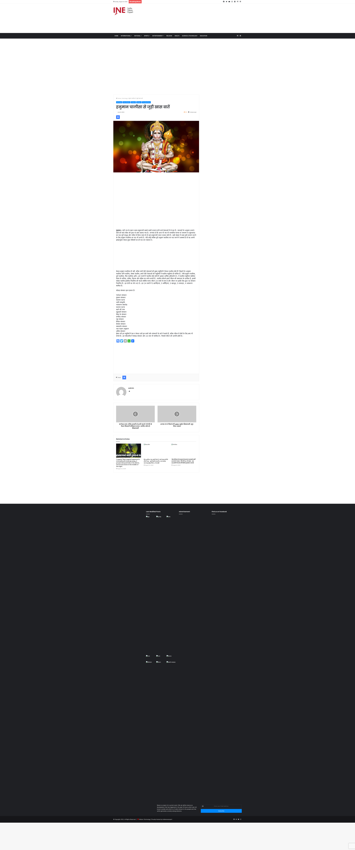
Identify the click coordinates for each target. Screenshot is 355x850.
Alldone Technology (144, 819)
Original (133, 102)
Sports (146, 35)
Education (203, 35)
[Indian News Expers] (123, 11)
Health (177, 35)
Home (119, 98)
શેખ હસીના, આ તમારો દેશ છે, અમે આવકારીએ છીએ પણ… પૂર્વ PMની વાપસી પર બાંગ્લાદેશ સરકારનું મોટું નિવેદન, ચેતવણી (156, 461)
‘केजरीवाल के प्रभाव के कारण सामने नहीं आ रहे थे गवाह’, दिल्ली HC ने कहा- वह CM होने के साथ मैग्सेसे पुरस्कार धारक (183, 461)
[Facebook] (118, 117)
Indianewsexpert (167, 819)
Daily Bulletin (126, 102)
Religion (169, 35)
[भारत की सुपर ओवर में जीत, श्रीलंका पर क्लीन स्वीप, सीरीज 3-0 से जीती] (161, 658)
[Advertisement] (199, 18)
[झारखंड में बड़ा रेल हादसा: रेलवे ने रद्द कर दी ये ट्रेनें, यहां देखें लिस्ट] (161, 585)
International (126, 35)
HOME (116, 35)
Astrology (125, 98)
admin (131, 388)
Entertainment (157, 35)
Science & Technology (189, 35)
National (137, 35)
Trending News (146, 102)
